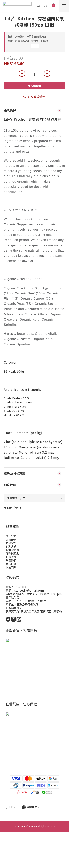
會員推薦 (11, 564)
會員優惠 (11, 539)
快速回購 (11, 567)
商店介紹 (11, 536)
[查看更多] (34, 48)
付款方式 (11, 546)
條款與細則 (12, 553)
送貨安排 (11, 543)
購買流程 (11, 560)
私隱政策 (11, 557)
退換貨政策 (12, 550)
